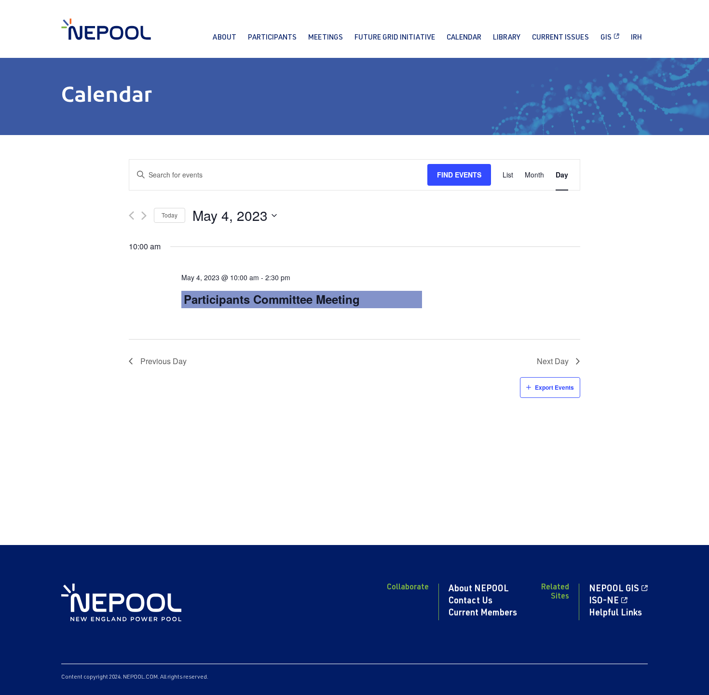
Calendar (464, 37)
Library (506, 37)
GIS (606, 37)
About (224, 37)
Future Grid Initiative (394, 37)
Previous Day (163, 361)
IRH (636, 37)
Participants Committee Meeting (272, 299)
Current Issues (560, 37)
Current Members (483, 613)
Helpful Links (615, 613)
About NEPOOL (479, 589)
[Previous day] (131, 215)
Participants (272, 37)
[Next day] (144, 215)
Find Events (459, 174)
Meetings (325, 37)
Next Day (553, 361)
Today (169, 215)
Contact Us (470, 601)
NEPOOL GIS (614, 589)
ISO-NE (604, 601)
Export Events (554, 387)
